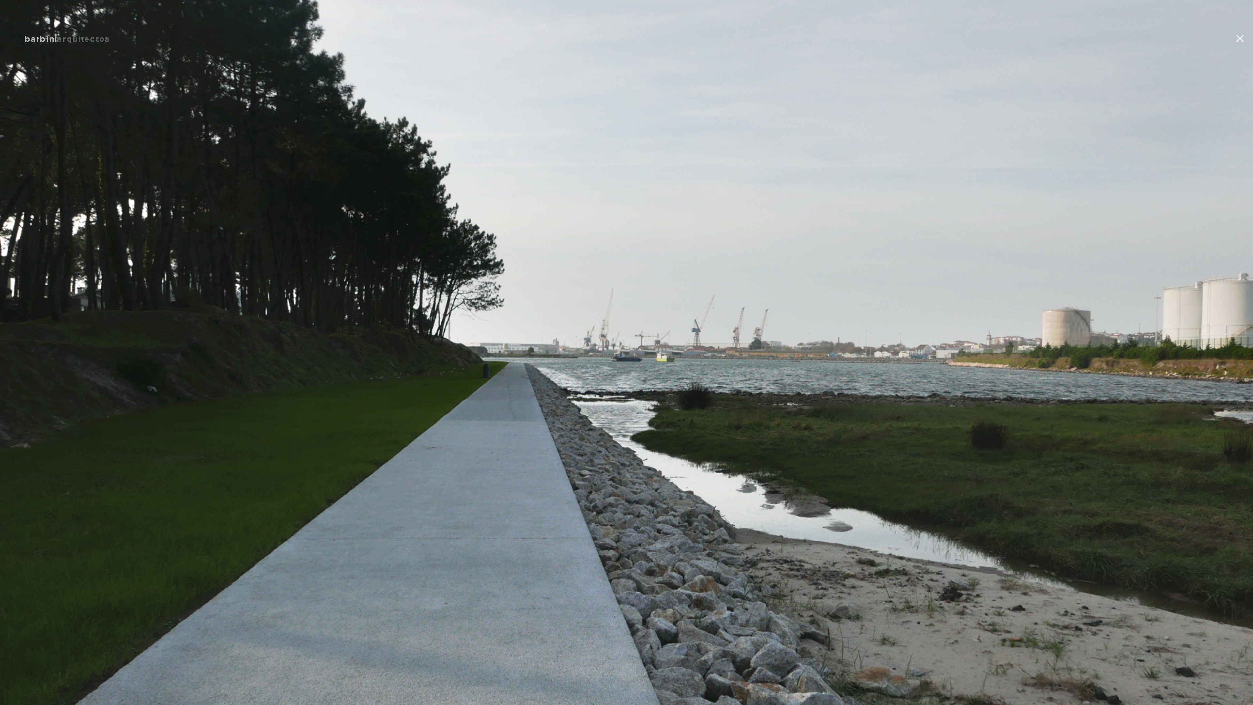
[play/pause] (626, 423)
